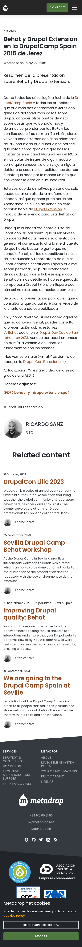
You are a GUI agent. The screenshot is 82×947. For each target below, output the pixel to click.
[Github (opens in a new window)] (34, 840)
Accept (41, 936)
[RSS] (55, 840)
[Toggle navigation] (74, 7)
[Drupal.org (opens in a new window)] (26, 840)
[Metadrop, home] (5, 7)
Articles (9, 31)
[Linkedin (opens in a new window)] (48, 840)
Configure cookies (39, 925)
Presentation (32, 407)
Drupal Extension (48, 209)
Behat (13, 332)
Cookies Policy (14, 915)
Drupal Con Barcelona (42, 361)
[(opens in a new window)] (20, 872)
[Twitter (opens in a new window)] (41, 840)
